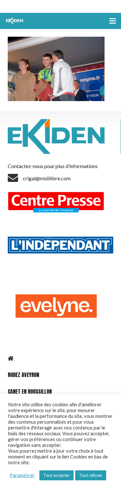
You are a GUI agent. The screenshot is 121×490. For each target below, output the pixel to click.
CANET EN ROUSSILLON (30, 391)
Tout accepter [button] (56, 475)
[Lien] (15, 21)
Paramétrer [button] (22, 475)
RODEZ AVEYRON (23, 375)
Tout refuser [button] (90, 475)
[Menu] (112, 21)
